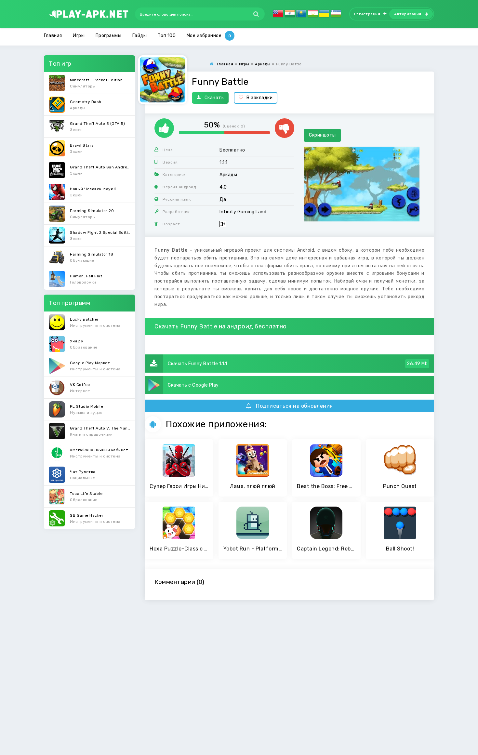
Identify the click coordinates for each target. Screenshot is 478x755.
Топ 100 (167, 35)
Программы (109, 35)
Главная (53, 35)
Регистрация (367, 14)
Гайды (139, 35)
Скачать (214, 97)
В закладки (259, 97)
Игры (79, 35)
